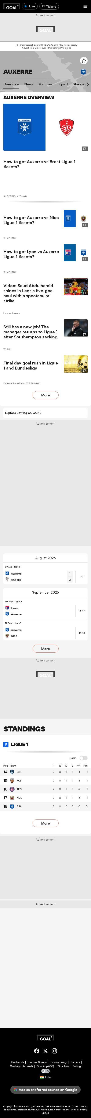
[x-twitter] (45, 1052)
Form (73, 757)
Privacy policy (59, 1062)
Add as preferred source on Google (48, 1090)
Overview (11, 84)
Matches (45, 84)
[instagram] (54, 1052)
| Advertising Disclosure (33, 47)
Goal (23, 1106)
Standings (81, 84)
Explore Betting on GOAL (23, 412)
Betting (77, 1066)
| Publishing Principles (58, 47)
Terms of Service (37, 1062)
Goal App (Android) (21, 1066)
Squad (63, 84)
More (45, 395)
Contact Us (17, 1062)
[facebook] (36, 1052)
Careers (75, 1062)
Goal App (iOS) (45, 1066)
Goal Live (63, 1066)
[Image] (45, 127)
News (28, 84)
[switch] (84, 758)
